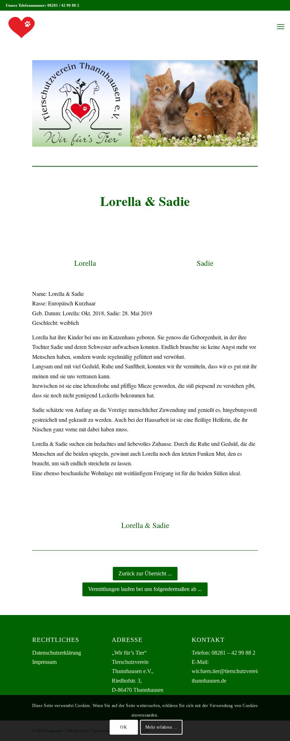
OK (123, 727)
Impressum (44, 662)
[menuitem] (280, 26)
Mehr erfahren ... (161, 727)
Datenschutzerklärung (56, 653)
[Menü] (280, 26)
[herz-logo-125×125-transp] (21, 26)
